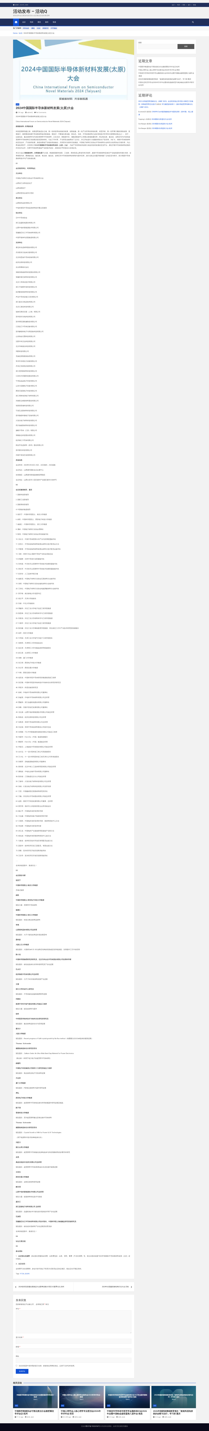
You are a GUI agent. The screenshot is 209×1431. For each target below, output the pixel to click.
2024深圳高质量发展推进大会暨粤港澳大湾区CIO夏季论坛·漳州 (41, 1287)
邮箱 (18, 1347)
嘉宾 (189, 5)
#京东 (38, 28)
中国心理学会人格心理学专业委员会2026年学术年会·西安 (159, 70)
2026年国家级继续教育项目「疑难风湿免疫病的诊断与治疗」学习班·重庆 (164, 79)
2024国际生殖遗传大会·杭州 (162, 119)
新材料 (27, 1274)
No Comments (41, 112)
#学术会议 (26, 28)
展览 (183, 5)
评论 (18, 1309)
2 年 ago (21, 112)
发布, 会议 (30, 1417)
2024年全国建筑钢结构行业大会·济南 (115, 1287)
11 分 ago (20, 1417)
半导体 (22, 1274)
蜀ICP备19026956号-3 (93, 1426)
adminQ (30, 112)
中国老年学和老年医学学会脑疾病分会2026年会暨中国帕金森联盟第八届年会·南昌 (127, 1412)
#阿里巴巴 (45, 28)
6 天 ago (112, 1417)
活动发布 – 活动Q (30, 11)
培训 (178, 5)
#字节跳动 (54, 28)
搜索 (140, 43)
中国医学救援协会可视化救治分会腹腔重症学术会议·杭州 (159, 67)
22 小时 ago (67, 1417)
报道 (194, 5)
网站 (17, 1356)
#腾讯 (33, 28)
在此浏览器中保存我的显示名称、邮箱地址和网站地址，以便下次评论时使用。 (47, 1366)
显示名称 (20, 1337)
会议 (173, 5)
